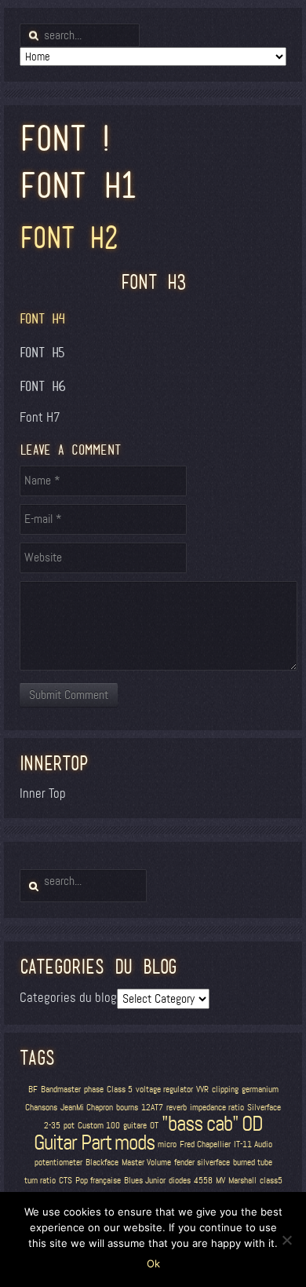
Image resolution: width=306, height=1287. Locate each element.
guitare (135, 1126)
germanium (260, 1089)
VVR (202, 1089)
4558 (203, 1180)
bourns (127, 1107)
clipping (225, 1089)
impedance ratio (217, 1107)
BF (33, 1089)
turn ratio (40, 1180)
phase (94, 1089)
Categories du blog (68, 997)
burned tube (252, 1162)
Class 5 (120, 1089)
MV (220, 1180)
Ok (153, 1263)
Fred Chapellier (205, 1144)
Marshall (242, 1180)
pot (69, 1126)
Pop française (98, 1180)
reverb (176, 1107)
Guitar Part (72, 1142)
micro (167, 1144)
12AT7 (152, 1107)
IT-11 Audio (253, 1144)
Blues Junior (145, 1180)
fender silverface (202, 1162)
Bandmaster (61, 1089)
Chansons (41, 1107)
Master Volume (146, 1162)
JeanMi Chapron (86, 1107)
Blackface (102, 1162)
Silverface (264, 1107)
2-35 (52, 1126)
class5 (271, 1180)
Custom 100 (99, 1126)
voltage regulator (164, 1089)
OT (154, 1126)
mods (135, 1142)
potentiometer (58, 1162)
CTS (65, 1180)
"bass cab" (200, 1123)
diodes (180, 1180)
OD (252, 1123)
